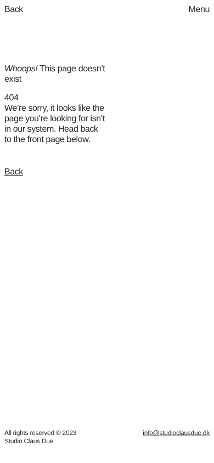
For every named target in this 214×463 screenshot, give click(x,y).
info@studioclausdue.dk (176, 433)
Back (13, 172)
